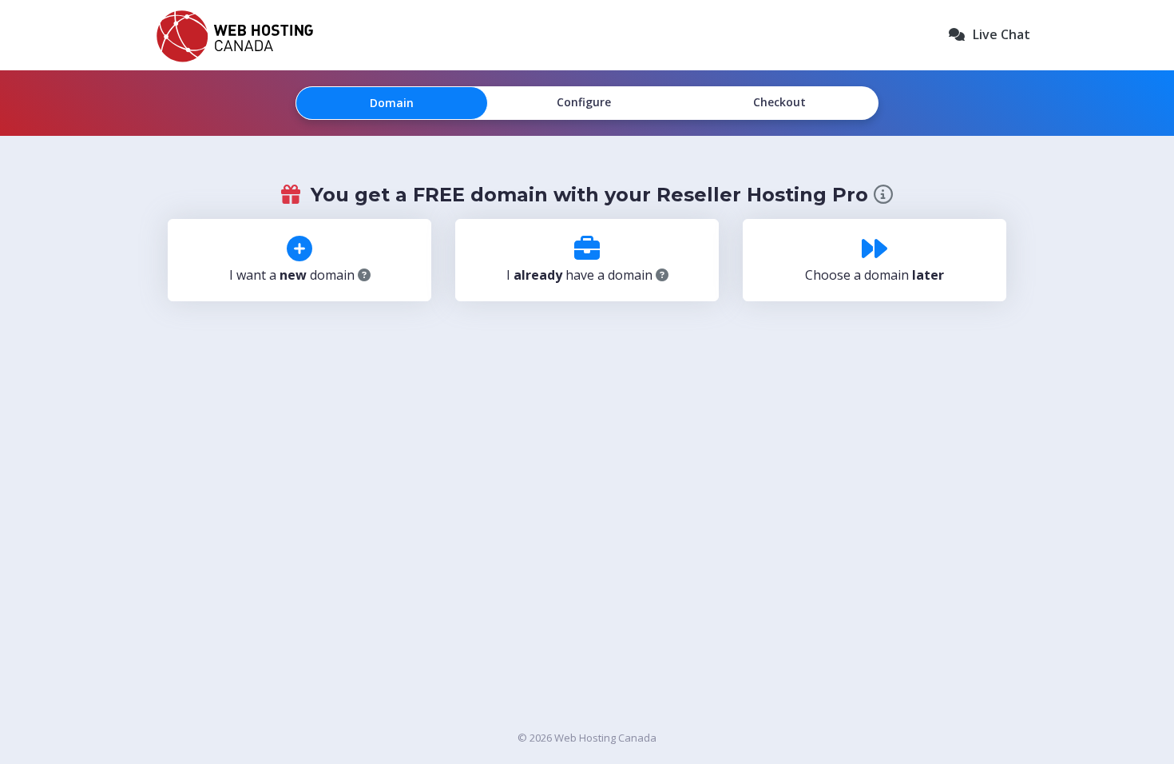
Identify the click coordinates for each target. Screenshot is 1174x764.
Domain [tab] (392, 102)
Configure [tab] (584, 101)
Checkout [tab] (779, 101)
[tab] (299, 260)
